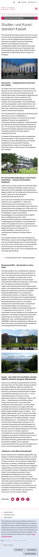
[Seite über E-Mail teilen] (12, 500)
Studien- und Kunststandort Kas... (29, 14)
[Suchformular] (14, 2)
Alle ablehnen (19, 550)
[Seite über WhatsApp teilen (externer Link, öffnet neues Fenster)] (17, 500)
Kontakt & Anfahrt (8, 512)
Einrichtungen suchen (9, 514)
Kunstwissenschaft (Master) (13, 14)
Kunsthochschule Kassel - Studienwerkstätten (20, 258)
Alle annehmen (31, 550)
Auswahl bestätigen (30, 553)
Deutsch (34, 2)
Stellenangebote (8, 517)
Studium (3, 14)
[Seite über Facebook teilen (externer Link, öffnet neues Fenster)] (22, 500)
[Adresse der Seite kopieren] (27, 500)
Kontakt (24, 2)
